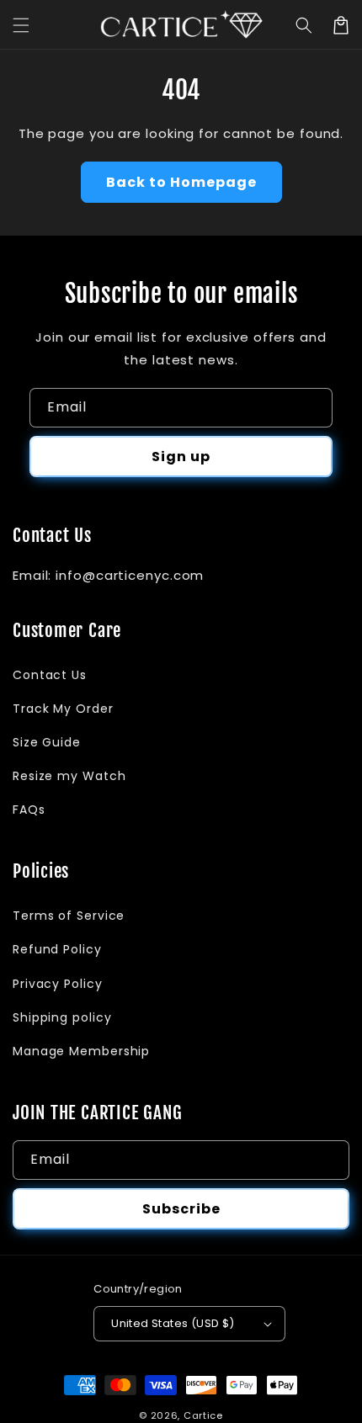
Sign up (181, 456)
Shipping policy (62, 1017)
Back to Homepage (181, 182)
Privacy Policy (58, 983)
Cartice (203, 1415)
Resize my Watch (69, 775)
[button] (303, 25)
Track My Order (63, 708)
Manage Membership (81, 1051)
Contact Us (50, 674)
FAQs (29, 809)
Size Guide (47, 742)
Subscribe (181, 1209)
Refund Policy (57, 949)
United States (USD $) (172, 1323)
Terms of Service (69, 915)
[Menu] (21, 25)
